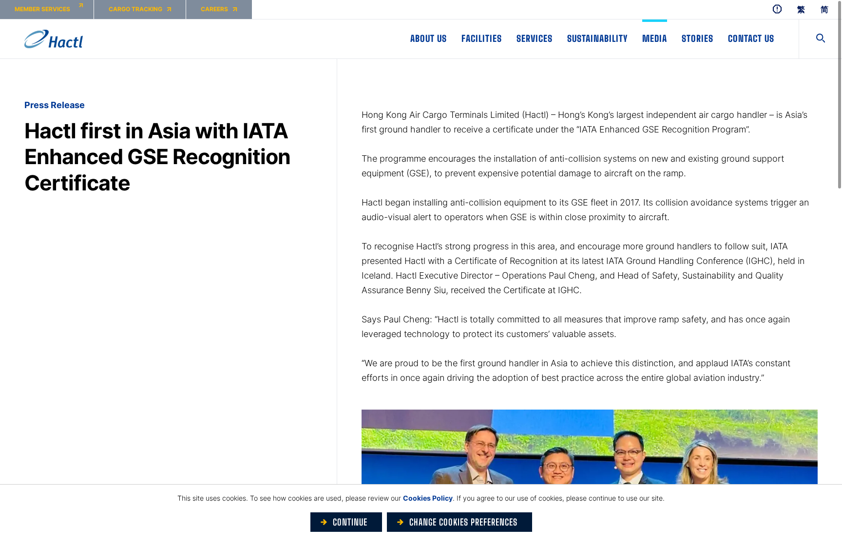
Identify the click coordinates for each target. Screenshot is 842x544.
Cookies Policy (428, 498)
